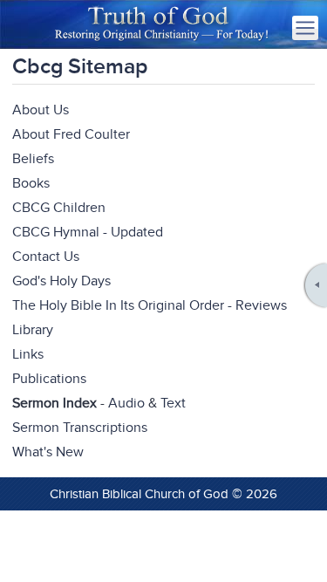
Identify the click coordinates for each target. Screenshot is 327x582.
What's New (48, 452)
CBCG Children (59, 207)
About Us (40, 110)
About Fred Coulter (71, 134)
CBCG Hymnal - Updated (87, 232)
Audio (126, 403)
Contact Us (45, 256)
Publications (49, 378)
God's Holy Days (61, 281)
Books (31, 183)
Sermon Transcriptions (79, 427)
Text (173, 403)
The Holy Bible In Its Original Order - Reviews (149, 305)
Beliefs (33, 159)
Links (28, 354)
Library (32, 330)
